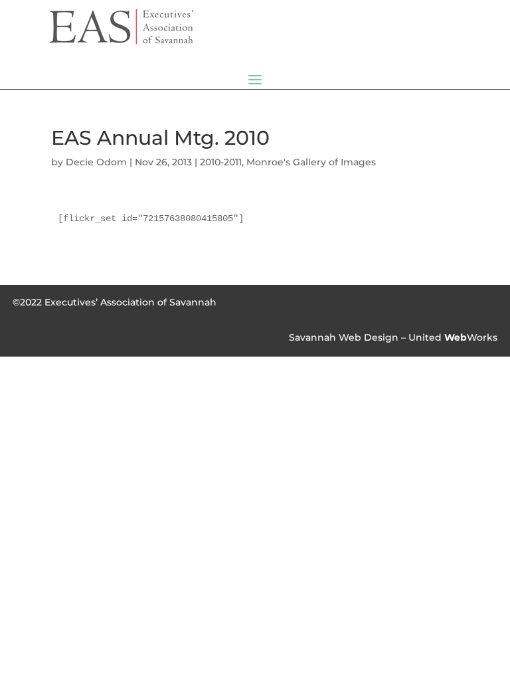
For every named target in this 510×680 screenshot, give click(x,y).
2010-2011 (221, 162)
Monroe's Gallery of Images (311, 162)
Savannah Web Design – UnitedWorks (393, 337)
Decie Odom (96, 162)
